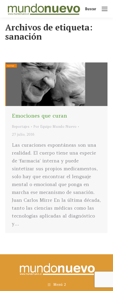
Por (54, 126)
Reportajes (20, 126)
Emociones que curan (39, 115)
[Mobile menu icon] (104, 9)
